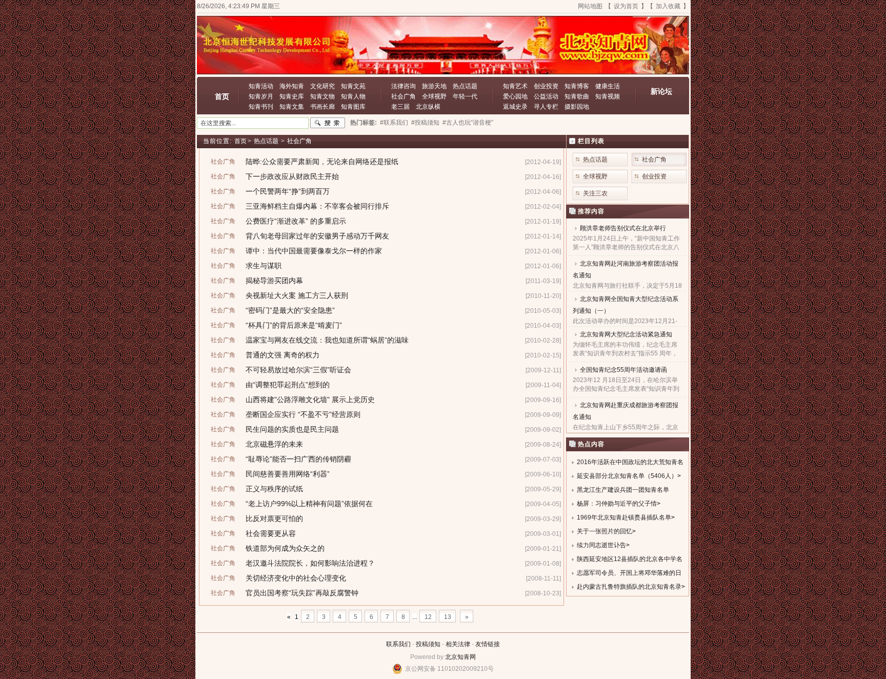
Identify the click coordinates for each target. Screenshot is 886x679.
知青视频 (607, 96)
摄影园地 (577, 106)
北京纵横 (428, 106)
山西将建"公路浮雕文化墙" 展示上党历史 (310, 399)
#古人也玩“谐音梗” (467, 122)
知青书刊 (261, 106)
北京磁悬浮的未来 (274, 444)
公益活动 (546, 96)
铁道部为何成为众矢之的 (285, 548)
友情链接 (487, 644)
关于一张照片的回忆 (604, 531)
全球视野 (434, 96)
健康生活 (607, 86)
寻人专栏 (546, 106)
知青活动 (261, 86)
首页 (222, 96)
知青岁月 (261, 96)
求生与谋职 (263, 266)
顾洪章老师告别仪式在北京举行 (623, 228)
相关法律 (458, 644)
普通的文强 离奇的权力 (282, 355)
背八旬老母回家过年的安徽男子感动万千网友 (317, 236)
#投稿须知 (425, 122)
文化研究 (322, 86)
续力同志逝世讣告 (601, 545)
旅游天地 (434, 86)
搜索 (327, 123)
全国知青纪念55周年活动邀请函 (623, 369)
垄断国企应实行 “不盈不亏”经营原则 (303, 414)
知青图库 (353, 106)
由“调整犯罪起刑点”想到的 (288, 385)
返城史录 (515, 106)
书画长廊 (322, 106)
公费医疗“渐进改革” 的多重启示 (296, 221)
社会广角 (403, 96)
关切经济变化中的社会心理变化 (296, 578)
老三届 (400, 106)
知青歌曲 (577, 96)
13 (447, 617)
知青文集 (291, 106)
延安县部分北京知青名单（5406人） (627, 476)
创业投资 (546, 86)
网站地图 (590, 6)
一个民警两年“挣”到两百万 (288, 191)
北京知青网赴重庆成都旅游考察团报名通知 (625, 411)
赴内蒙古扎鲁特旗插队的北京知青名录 (629, 586)
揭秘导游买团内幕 (274, 280)
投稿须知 (428, 644)
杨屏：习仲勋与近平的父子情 (617, 503)
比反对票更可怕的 (274, 518)
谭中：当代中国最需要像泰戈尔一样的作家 (314, 251)
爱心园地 (515, 96)
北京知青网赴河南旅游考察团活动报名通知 (625, 269)
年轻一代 (465, 96)
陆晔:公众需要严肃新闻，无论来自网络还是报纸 (322, 161)
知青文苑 (353, 86)
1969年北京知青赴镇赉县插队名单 (624, 517)
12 (428, 617)
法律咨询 (403, 86)
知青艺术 (515, 86)
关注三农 (595, 193)
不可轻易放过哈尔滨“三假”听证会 (298, 370)
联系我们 (398, 644)
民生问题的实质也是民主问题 (292, 429)
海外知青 (291, 86)
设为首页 (626, 6)
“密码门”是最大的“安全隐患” (290, 310)
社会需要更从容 (271, 533)
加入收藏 (668, 6)
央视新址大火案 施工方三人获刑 (297, 295)
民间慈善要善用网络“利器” (288, 474)
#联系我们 (394, 122)
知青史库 (291, 96)
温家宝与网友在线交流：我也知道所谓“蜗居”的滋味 (327, 340)
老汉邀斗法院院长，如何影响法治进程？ (310, 563)
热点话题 (465, 86)
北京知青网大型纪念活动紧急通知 (626, 334)
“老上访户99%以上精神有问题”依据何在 (309, 504)
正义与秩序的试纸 (274, 489)
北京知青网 (460, 657)
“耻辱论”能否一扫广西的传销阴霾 (298, 459)
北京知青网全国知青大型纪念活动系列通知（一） (625, 304)
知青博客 (577, 86)
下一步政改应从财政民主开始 (292, 176)
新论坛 (661, 91)
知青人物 (353, 96)
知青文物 (322, 96)
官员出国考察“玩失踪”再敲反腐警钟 (302, 593)
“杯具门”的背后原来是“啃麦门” (294, 325)
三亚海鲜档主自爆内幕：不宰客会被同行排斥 (317, 206)
